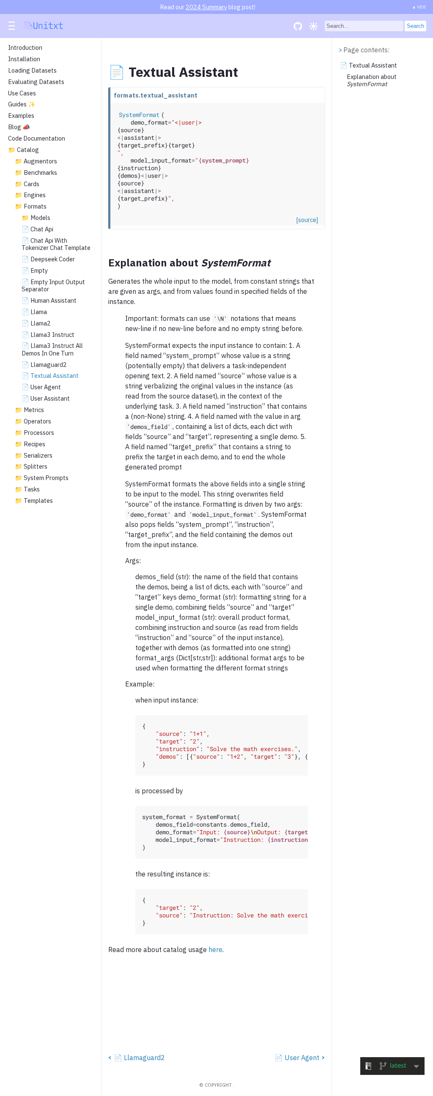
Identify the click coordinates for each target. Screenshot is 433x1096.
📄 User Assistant (46, 398)
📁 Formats (31, 206)
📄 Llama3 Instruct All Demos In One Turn (52, 349)
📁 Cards (27, 184)
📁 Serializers (33, 455)
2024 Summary (206, 7)
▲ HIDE (419, 7)
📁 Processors (34, 433)
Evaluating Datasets (36, 82)
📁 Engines (30, 195)
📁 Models (36, 218)
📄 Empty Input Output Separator (53, 285)
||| (12, 26)
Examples (21, 115)
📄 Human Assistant (49, 300)
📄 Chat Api (37, 229)
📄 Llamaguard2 (44, 365)
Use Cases (22, 93)
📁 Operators (33, 421)
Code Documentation (36, 138)
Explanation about (372, 80)
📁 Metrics (29, 410)
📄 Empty (35, 270)
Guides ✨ (22, 104)
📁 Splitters (31, 466)
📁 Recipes (30, 444)
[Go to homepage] (43, 27)
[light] (313, 25)
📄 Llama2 (36, 323)
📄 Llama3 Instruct (48, 335)
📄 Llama (34, 312)
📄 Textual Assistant (50, 376)
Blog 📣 (19, 127)
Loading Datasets (32, 70)
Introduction (25, 48)
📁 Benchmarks (36, 172)
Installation (24, 59)
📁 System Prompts (42, 478)
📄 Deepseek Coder (48, 259)
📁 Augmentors (36, 161)
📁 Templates (34, 501)
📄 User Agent (41, 387)
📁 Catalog (23, 150)
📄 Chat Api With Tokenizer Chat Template (56, 244)
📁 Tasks (27, 489)
